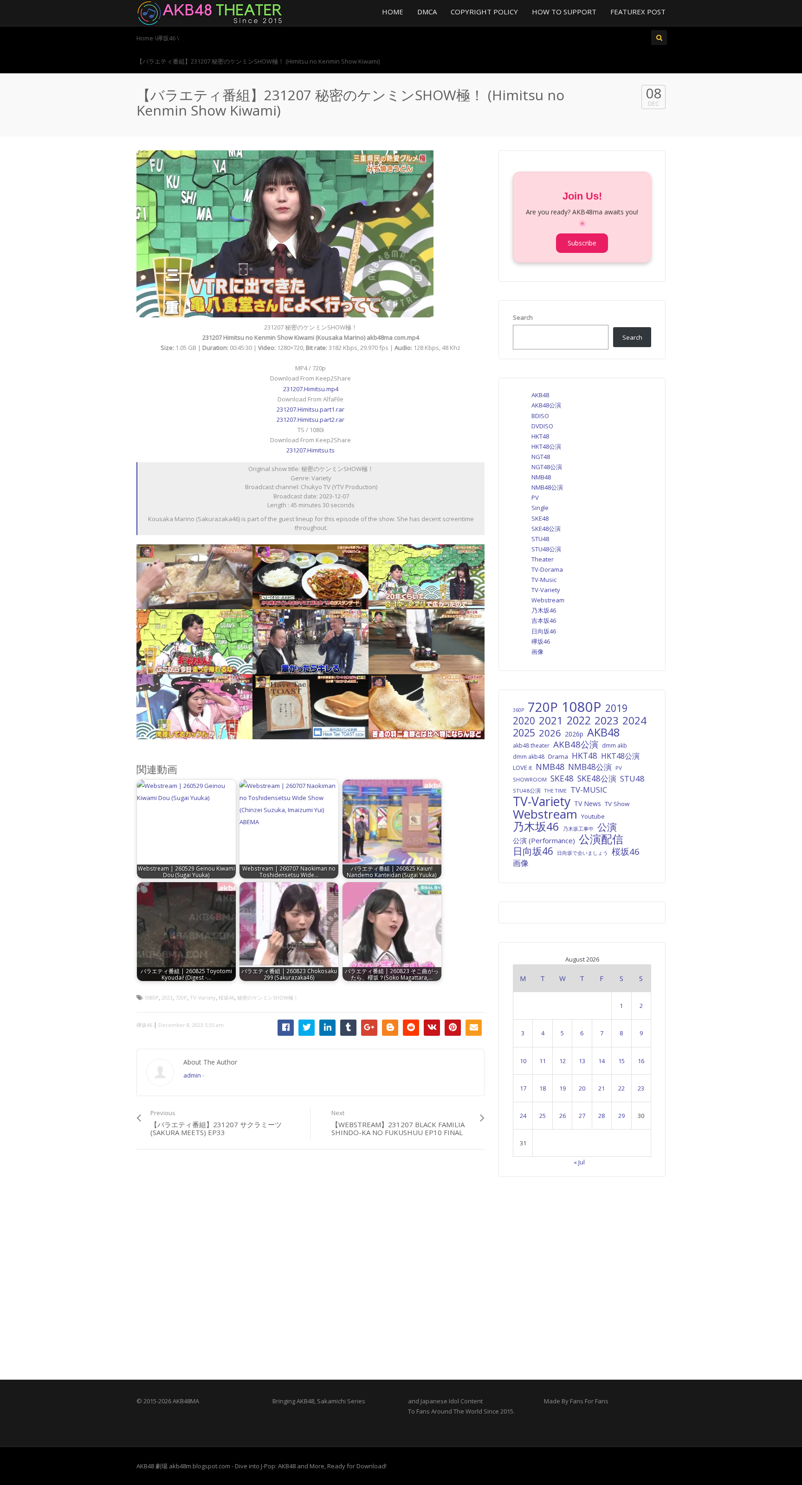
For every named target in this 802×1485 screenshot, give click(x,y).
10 (523, 1061)
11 (542, 1061)
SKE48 (540, 518)
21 (601, 1088)
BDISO (540, 416)
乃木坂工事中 (578, 828)
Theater (542, 559)
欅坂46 (144, 1024)
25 (542, 1115)
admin (192, 1075)
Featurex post (638, 11)
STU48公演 (546, 549)
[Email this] (474, 1028)
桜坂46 (226, 997)
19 (562, 1088)
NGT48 (540, 456)
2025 (524, 733)
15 (621, 1061)
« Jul (579, 1162)
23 (641, 1088)
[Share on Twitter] (306, 1028)
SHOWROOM (530, 779)
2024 (634, 721)
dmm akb (614, 745)
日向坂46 (543, 631)
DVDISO (542, 426)
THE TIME (555, 790)
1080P (151, 997)
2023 (167, 997)
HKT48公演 (546, 446)
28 (601, 1115)
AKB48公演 (546, 405)
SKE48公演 (546, 528)
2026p (574, 734)
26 (562, 1115)
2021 (551, 721)
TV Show (617, 804)
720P (181, 997)
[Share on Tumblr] (348, 1028)
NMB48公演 (547, 487)
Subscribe (582, 243)
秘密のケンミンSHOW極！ (267, 997)
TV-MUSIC (588, 790)
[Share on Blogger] (390, 1028)
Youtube (593, 816)
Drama (558, 756)
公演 (607, 827)
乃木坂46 (543, 610)
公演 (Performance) (544, 840)
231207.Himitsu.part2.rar (310, 419)
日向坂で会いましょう (582, 852)
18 (542, 1088)
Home (392, 11)
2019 (616, 708)
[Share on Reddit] (411, 1028)
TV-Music (543, 579)
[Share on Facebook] (286, 1028)
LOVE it (522, 767)
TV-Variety (203, 997)
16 (641, 1061)
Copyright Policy (484, 11)
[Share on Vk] (432, 1028)
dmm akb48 (528, 756)
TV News (587, 803)
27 (582, 1115)
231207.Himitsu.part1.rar (310, 409)
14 (601, 1061)
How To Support (564, 11)
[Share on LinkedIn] (327, 1028)
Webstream (547, 600)
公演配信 (601, 839)
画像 (537, 651)
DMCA (427, 11)
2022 (579, 720)
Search (523, 317)
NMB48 (541, 477)
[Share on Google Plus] (369, 1028)
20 (582, 1088)
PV (535, 497)
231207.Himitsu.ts (310, 450)
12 (562, 1061)
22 (621, 1088)
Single (540, 508)
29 (621, 1115)
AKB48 (540, 395)
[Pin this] (453, 1028)
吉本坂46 (543, 620)
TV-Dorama (547, 569)
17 (523, 1088)
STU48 (540, 539)
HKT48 (540, 436)
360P (518, 710)
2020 (524, 721)
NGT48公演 (546, 467)
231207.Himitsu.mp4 (310, 389)
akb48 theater (531, 745)
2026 (550, 733)
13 (582, 1061)
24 (523, 1115)
